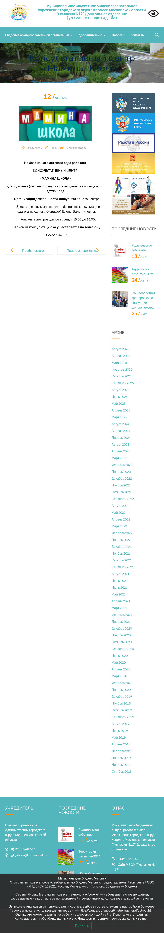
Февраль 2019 (122, 751)
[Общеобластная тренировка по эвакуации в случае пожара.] (120, 299)
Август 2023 (120, 444)
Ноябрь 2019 (121, 703)
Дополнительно (90, 35)
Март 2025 (119, 417)
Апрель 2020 (121, 669)
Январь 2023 (121, 471)
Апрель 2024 (121, 431)
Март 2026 (119, 362)
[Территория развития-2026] (120, 275)
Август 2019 (120, 724)
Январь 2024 (121, 437)
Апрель (141, 280)
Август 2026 (120, 349)
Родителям (35, 147)
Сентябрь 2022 (123, 499)
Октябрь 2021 (122, 560)
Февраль (55, 97)
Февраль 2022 (122, 533)
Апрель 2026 (121, 356)
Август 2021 (120, 574)
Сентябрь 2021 (123, 567)
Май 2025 (119, 403)
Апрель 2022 (121, 519)
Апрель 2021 (121, 601)
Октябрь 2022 (122, 492)
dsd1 (54, 147)
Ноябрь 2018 (121, 764)
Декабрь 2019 (122, 696)
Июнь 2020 (120, 655)
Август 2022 (120, 505)
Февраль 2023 (122, 465)
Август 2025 (120, 390)
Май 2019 (119, 737)
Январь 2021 (121, 621)
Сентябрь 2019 (123, 717)
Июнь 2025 (120, 396)
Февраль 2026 (122, 369)
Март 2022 (119, 526)
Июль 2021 (120, 580)
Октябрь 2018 (122, 771)
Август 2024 (120, 424)
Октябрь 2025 (122, 376)
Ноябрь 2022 (121, 485)
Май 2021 (119, 594)
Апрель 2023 (121, 451)
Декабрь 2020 (122, 628)
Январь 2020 (121, 689)
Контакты (138, 35)
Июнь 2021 (120, 587)
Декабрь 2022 (122, 478)
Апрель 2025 (121, 410)
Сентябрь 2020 (123, 649)
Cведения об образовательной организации (37, 35)
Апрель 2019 (121, 744)
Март (139, 314)
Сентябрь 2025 (123, 383)
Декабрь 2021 (122, 546)
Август (141, 257)
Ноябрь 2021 (121, 553)
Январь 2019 (121, 758)
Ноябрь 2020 (121, 635)
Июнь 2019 (120, 730)
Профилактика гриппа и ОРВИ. (32, 254)
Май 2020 (119, 662)
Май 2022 (119, 512)
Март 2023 (119, 458)
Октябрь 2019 (122, 710)
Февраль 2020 (122, 683)
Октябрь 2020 (122, 642)
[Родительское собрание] (120, 251)
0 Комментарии (76, 147)
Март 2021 (119, 608)
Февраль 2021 (122, 615)
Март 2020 (119, 676)
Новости (118, 35)
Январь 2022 (121, 540)
